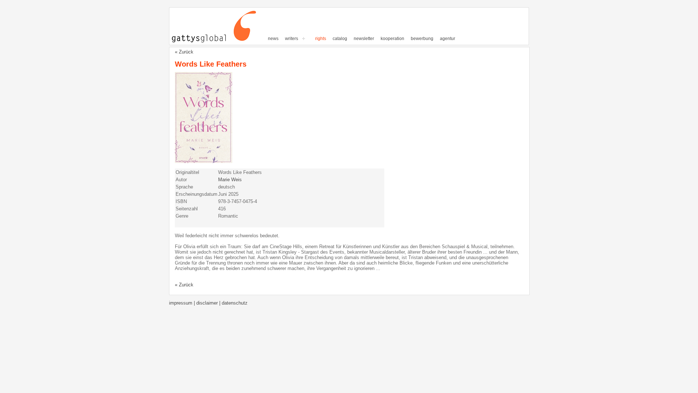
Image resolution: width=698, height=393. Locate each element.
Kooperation (392, 38)
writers (291, 38)
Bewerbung (422, 38)
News (273, 38)
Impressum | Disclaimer (194, 303)
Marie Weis (230, 179)
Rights (320, 38)
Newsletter (364, 38)
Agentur (447, 38)
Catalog (340, 38)
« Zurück (184, 52)
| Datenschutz (233, 303)
